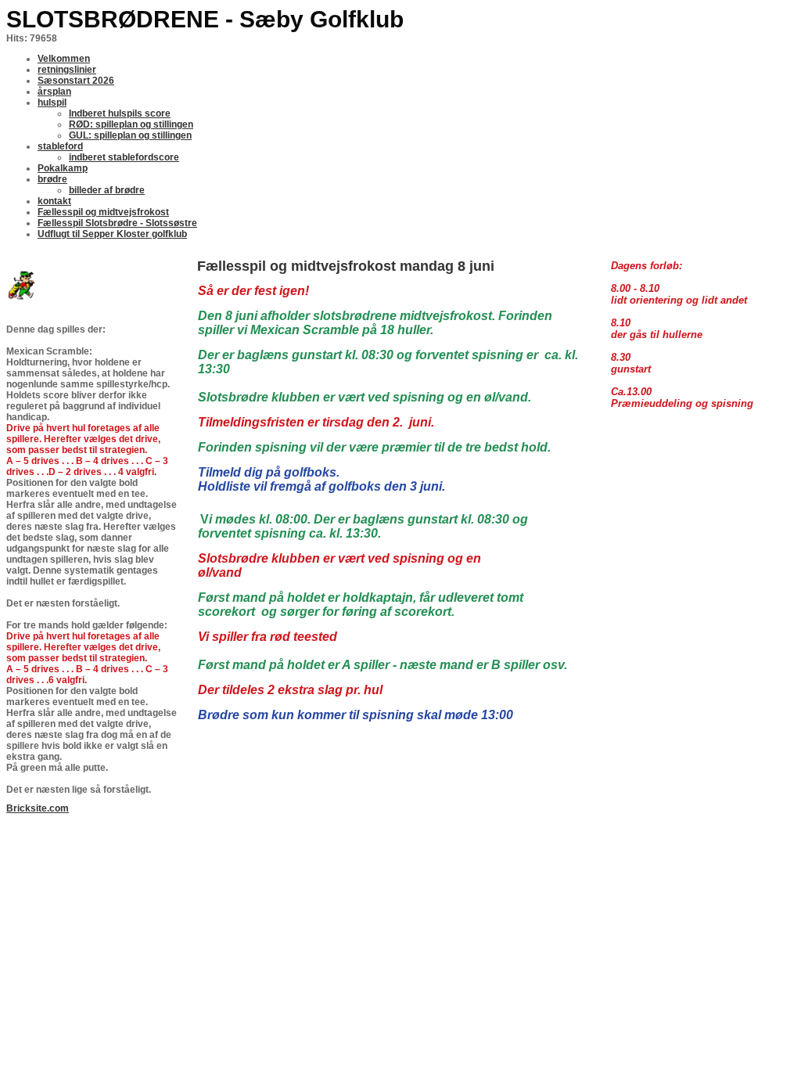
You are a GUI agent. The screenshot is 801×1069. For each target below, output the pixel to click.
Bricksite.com (37, 808)
